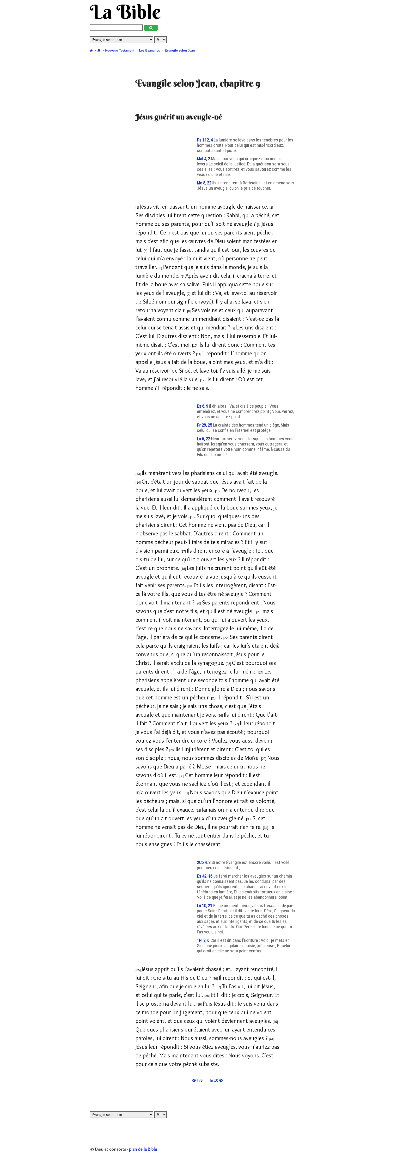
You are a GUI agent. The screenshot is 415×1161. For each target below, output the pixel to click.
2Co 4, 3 (204, 862)
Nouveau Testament (119, 50)
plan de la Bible (143, 1149)
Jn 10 (214, 1080)
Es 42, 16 (205, 876)
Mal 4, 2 (204, 158)
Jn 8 (199, 1080)
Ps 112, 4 (205, 140)
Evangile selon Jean (180, 50)
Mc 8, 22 (204, 183)
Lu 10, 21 (205, 905)
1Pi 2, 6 (203, 940)
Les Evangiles (149, 50)
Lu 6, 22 (204, 438)
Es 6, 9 (203, 406)
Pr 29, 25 (205, 425)
